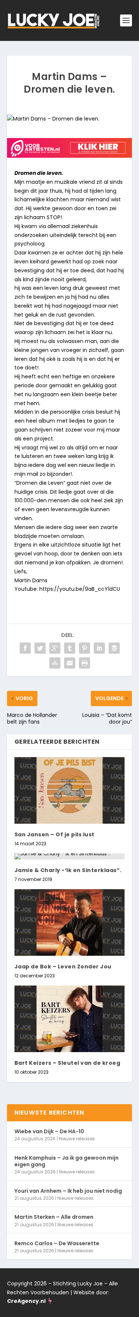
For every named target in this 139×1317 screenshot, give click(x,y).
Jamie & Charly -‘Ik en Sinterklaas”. (68, 870)
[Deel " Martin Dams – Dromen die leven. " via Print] (84, 663)
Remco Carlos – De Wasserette (56, 1243)
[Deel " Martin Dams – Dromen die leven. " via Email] (69, 663)
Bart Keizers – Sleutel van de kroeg (67, 1063)
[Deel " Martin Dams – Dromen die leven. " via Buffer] (114, 648)
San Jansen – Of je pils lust (54, 834)
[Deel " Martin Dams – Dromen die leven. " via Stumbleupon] (54, 663)
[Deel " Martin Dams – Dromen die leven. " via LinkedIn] (99, 648)
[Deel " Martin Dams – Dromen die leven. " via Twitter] (40, 648)
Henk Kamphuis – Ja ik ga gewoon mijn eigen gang (66, 1161)
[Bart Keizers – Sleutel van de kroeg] (69, 1019)
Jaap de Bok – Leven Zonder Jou (63, 966)
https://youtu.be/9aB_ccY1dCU (81, 589)
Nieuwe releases (77, 1138)
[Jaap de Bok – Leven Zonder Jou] (69, 922)
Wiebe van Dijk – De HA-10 (49, 1131)
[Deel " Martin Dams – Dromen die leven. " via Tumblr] (69, 648)
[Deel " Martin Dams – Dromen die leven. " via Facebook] (25, 648)
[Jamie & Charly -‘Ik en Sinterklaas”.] (69, 856)
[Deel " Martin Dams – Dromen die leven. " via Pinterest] (84, 648)
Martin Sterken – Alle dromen (53, 1217)
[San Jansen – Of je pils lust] (69, 790)
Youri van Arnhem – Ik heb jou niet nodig (68, 1191)
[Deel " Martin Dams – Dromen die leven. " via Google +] (54, 648)
